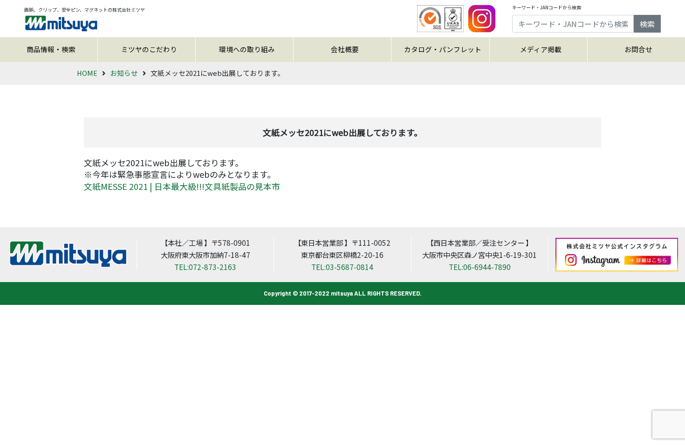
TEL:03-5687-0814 (342, 267)
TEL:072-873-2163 (205, 267)
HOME (87, 73)
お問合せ (638, 49)
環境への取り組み (247, 49)
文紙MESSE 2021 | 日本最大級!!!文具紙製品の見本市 (182, 186)
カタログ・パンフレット (442, 49)
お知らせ (124, 73)
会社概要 (345, 49)
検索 (647, 23)
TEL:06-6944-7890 (480, 267)
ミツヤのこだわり (149, 49)
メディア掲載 (541, 49)
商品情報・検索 (51, 49)
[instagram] (482, 17)
